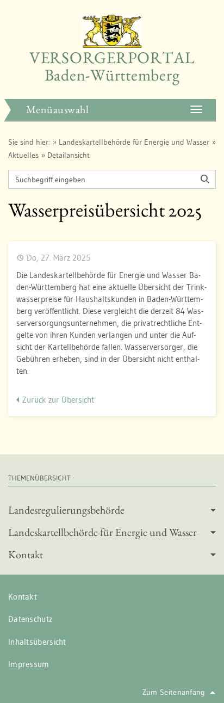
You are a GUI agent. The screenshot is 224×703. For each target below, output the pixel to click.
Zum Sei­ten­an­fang (174, 692)
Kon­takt (25, 554)
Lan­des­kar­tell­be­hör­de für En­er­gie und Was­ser (134, 142)
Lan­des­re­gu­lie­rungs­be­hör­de (66, 509)
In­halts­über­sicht (37, 642)
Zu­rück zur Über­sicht (58, 399)
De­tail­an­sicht (68, 155)
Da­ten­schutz (30, 619)
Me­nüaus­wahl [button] (57, 109)
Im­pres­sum (28, 664)
